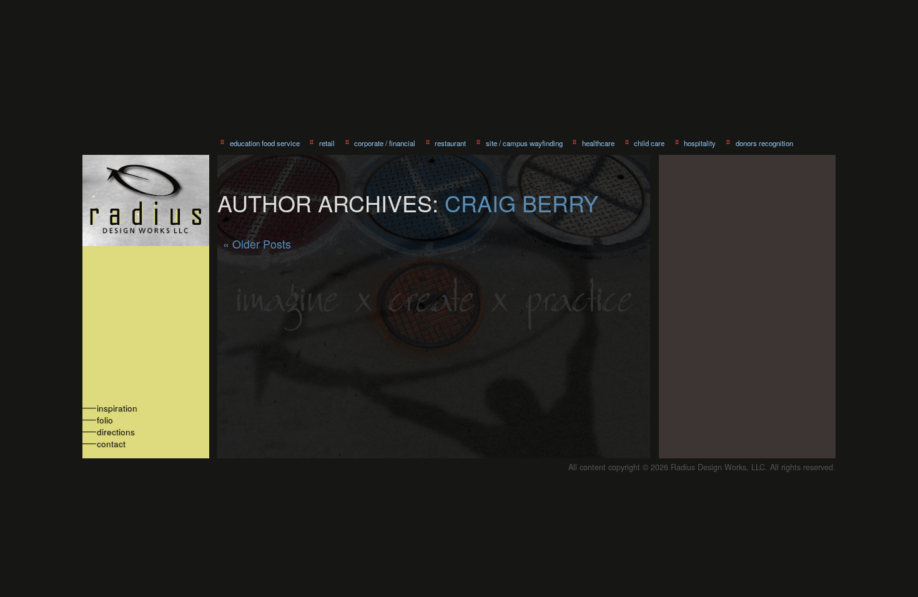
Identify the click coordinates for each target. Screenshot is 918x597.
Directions (116, 432)
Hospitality (700, 143)
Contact (111, 444)
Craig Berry (521, 203)
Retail (327, 143)
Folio (105, 420)
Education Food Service (265, 143)
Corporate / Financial (384, 143)
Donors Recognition (764, 143)
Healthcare (598, 143)
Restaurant (450, 143)
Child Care (649, 143)
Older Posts (257, 243)
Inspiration (117, 408)
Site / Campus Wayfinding (524, 143)
